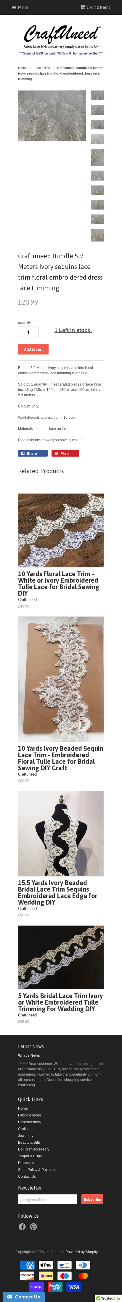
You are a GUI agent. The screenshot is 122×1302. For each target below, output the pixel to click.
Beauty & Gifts (29, 1142)
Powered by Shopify (81, 1252)
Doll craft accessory (33, 1149)
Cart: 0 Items (98, 7)
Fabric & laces (29, 1115)
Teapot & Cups (30, 1156)
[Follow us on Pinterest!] (34, 1228)
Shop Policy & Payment (37, 1170)
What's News (29, 1055)
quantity (24, 322)
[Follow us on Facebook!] (23, 1228)
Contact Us (27, 1176)
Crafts (23, 1129)
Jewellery (25, 1136)
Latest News (31, 1046)
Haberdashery (29, 1122)
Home (23, 1108)
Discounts (26, 1163)
